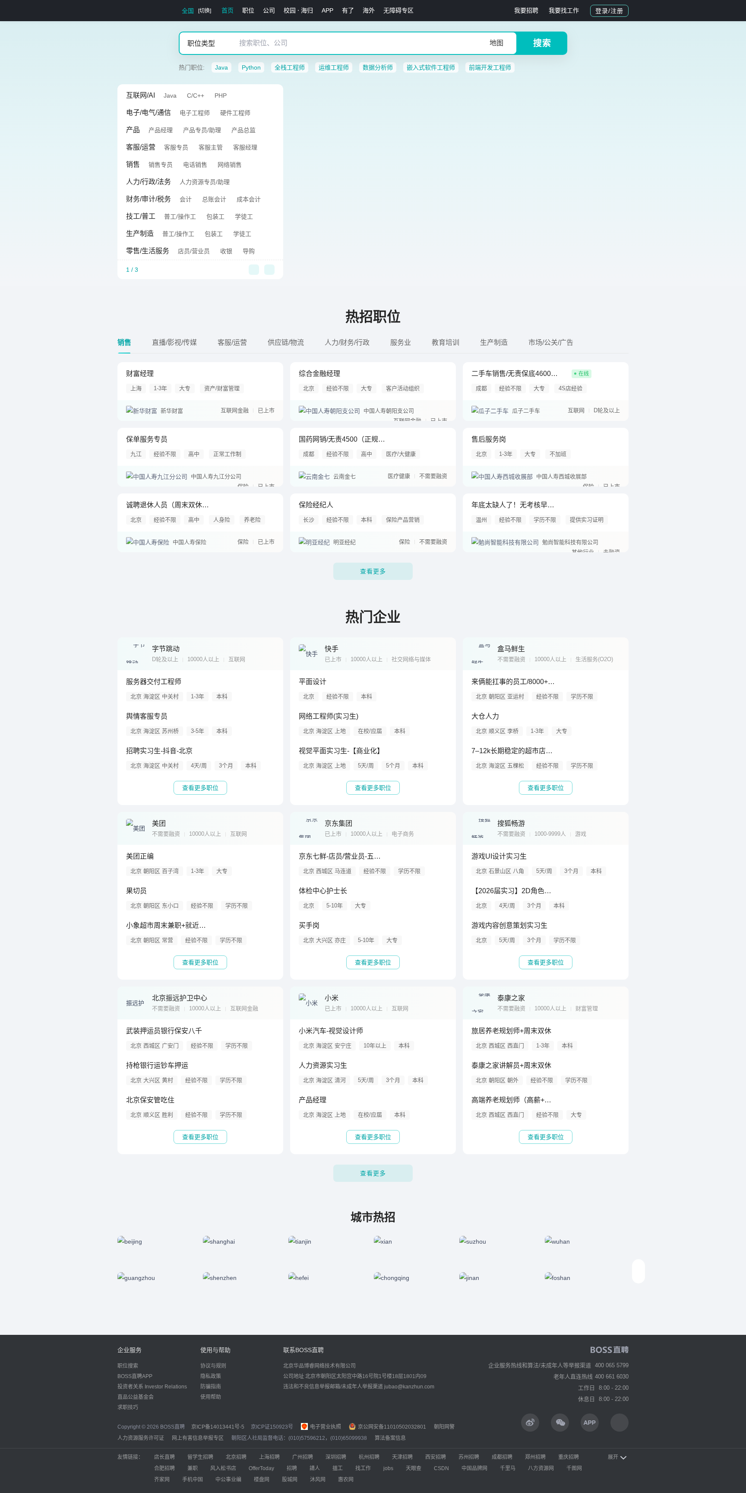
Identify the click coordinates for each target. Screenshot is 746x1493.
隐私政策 (210, 1376)
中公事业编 (228, 1480)
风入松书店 (223, 1468)
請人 (315, 1468)
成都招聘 (502, 1457)
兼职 (192, 1468)
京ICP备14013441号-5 (217, 1427)
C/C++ (195, 95)
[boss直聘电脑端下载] (619, 1422)
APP (327, 10)
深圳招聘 (336, 1457)
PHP (221, 95)
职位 (248, 10)
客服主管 (211, 147)
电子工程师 (195, 112)
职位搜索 (127, 1366)
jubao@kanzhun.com (409, 1387)
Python (251, 67)
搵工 (337, 1468)
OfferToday (261, 1468)
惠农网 (346, 1480)
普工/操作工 (180, 216)
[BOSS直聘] (139, 10)
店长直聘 (164, 1457)
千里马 (507, 1468)
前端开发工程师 (490, 67)
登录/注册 (609, 10)
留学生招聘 (200, 1457)
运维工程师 (334, 67)
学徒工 (244, 216)
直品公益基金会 (135, 1397)
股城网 (289, 1480)
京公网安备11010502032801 (391, 1427)
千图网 (574, 1468)
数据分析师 (378, 67)
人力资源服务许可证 (140, 1438)
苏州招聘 (468, 1457)
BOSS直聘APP (134, 1376)
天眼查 (413, 1468)
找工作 (363, 1468)
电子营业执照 (325, 1427)
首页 (227, 10)
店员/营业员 (194, 251)
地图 (496, 43)
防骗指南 (210, 1387)
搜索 (542, 43)
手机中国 (192, 1480)
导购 (249, 251)
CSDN (441, 1468)
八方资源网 (541, 1468)
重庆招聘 (568, 1457)
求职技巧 (127, 1407)
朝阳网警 (444, 1427)
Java (221, 67)
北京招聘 (236, 1457)
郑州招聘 (535, 1457)
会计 (186, 199)
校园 (290, 10)
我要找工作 (564, 10)
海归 (307, 10)
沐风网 (318, 1480)
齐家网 (162, 1480)
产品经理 (161, 130)
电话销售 (195, 164)
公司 (269, 10)
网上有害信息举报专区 (198, 1438)
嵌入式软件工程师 (431, 67)
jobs (388, 1468)
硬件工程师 (235, 112)
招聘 (292, 1468)
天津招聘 (402, 1457)
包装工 (215, 216)
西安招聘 (435, 1457)
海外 (369, 10)
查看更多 (373, 571)
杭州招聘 (369, 1457)
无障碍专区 (398, 10)
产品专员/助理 (202, 130)
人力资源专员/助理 (205, 181)
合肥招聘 (164, 1468)
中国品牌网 (474, 1468)
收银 (226, 251)
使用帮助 (210, 1397)
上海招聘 (269, 1457)
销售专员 (161, 164)
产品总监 (243, 130)
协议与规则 (213, 1366)
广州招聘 (302, 1457)
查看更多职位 (200, 787)
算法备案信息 (390, 1438)
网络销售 (230, 164)
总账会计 (214, 199)
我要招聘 (526, 10)
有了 (348, 10)
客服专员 (176, 147)
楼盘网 (261, 1480)
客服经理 (245, 147)
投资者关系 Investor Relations (152, 1387)
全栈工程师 (290, 67)
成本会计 (249, 199)
